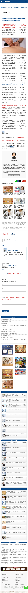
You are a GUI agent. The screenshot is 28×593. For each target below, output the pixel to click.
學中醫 (5, 227)
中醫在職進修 (10, 222)
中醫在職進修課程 (17, 222)
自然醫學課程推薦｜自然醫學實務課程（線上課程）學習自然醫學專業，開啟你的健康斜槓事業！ (16, 531)
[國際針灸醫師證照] (7, 385)
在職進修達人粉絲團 (15, 132)
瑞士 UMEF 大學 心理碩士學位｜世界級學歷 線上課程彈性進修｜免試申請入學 (16, 453)
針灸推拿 (14, 228)
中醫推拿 (6, 223)
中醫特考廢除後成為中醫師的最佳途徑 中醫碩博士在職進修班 (16, 517)
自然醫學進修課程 (4, 580)
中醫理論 (19, 223)
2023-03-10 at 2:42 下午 (13, 250)
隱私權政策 (22, 584)
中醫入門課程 (5, 20)
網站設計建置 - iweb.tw (14, 591)
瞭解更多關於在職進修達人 (14, 175)
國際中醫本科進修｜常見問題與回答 (9, 552)
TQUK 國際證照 (4, 574)
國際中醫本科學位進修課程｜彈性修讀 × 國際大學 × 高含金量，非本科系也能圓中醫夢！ (16, 502)
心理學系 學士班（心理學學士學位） (13, 472)
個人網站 (3, 293)
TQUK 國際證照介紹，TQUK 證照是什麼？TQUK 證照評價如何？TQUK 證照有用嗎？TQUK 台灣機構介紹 (16, 425)
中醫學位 (16, 18)
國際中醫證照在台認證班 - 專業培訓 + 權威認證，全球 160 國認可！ (16, 497)
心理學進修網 (17, 580)
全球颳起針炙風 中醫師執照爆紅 (8, 331)
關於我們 (3, 582)
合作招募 (16, 582)
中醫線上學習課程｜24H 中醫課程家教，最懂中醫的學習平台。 (16, 521)
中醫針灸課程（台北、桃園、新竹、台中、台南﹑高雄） (13, 225)
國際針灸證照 (5, 18)
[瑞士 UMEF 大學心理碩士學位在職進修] (20, 362)
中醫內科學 (4, 323)
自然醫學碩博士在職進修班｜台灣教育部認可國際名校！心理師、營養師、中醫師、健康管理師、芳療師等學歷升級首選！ (16, 507)
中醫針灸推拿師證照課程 (7, 329)
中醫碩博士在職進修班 (6, 335)
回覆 (3, 245)
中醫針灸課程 (16, 224)
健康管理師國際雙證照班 (11, 414)
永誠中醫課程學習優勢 (6, 321)
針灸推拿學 (6, 12)
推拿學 (12, 227)
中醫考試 (23, 223)
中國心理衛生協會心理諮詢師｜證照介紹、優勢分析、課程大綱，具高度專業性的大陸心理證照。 (16, 463)
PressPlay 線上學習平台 (19, 576)
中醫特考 (15, 223)
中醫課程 (3, 224)
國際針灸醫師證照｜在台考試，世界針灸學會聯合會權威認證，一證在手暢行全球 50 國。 (16, 526)
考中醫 (7, 228)
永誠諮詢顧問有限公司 (19, 574)
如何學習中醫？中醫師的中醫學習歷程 (10, 333)
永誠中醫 (16, 227)
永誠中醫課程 (21, 227)
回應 (3, 303)
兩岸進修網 (17, 579)
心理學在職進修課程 (5, 576)
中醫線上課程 (11, 20)
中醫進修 (7, 224)
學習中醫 (9, 227)
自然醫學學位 (21, 18)
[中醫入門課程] (7, 374)
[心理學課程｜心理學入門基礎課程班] (20, 350)
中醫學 (22, 222)
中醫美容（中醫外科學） (7, 319)
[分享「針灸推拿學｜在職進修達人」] (25, 181)
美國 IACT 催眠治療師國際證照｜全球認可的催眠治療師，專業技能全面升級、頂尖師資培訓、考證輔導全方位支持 (16, 484)
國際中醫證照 (17, 20)
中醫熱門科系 (10, 223)
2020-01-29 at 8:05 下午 (11, 265)
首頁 (2, 572)
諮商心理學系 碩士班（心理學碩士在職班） (15, 477)
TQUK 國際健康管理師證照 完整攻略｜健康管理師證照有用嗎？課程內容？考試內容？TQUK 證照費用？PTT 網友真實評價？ (16, 405)
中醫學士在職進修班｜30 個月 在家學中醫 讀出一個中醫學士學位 (16, 512)
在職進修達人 (7, 1)
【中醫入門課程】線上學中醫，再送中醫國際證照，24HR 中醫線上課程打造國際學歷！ (16, 492)
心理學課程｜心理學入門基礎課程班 (13, 447)
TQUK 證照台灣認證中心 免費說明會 (13, 409)
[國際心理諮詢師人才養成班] (20, 374)
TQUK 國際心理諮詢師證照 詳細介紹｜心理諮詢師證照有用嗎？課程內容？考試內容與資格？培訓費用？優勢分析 (16, 400)
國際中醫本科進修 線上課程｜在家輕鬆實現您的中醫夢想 (13, 560)
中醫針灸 (11, 224)
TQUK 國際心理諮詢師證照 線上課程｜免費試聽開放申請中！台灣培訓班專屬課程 (16, 419)
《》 (14, 274)
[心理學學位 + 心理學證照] (7, 350)
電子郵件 (3, 288)
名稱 (3, 284)
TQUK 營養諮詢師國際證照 (11, 429)
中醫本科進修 (11, 18)
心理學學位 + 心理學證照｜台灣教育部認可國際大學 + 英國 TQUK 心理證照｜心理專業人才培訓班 (16, 395)
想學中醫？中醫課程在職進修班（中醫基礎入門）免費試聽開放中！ (16, 536)
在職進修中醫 (21, 225)
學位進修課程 (4, 579)
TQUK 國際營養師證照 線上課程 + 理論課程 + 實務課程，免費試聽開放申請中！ (16, 434)
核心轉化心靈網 (18, 577)
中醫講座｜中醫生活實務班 (7, 337)
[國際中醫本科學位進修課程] (7, 362)
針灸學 (10, 228)
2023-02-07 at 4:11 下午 (11, 240)
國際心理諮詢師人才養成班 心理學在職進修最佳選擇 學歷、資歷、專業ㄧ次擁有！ (16, 468)
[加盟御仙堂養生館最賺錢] (14, 570)
